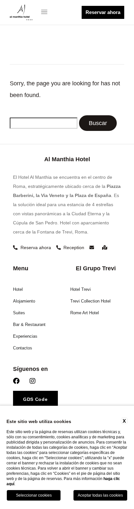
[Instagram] (32, 381)
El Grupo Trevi (96, 268)
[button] (46, 12)
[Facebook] (16, 381)
